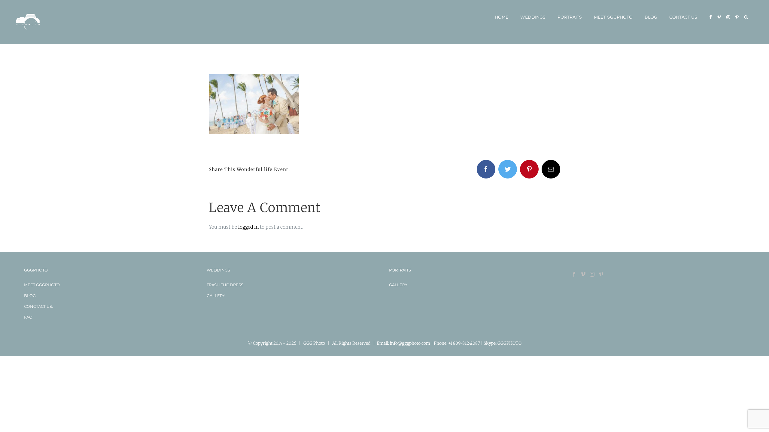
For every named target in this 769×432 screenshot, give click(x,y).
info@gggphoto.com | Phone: (419, 343)
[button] (746, 17)
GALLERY (216, 295)
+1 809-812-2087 (464, 343)
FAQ (28, 317)
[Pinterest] (601, 274)
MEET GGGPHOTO (42, 284)
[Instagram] (592, 274)
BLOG (30, 295)
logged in (248, 227)
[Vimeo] (583, 274)
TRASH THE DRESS (225, 284)
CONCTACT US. (38, 306)
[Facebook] (574, 274)
